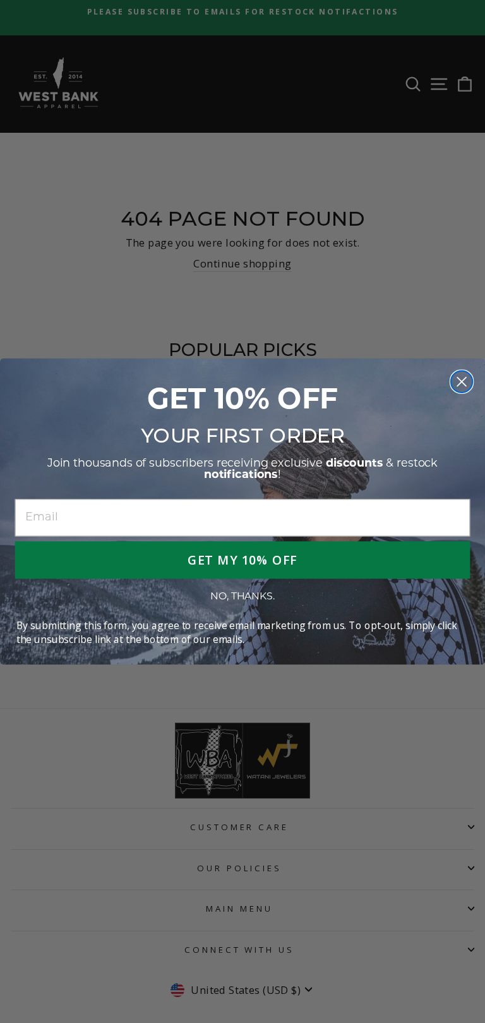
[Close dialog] (461, 381)
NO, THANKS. (242, 597)
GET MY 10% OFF (242, 559)
